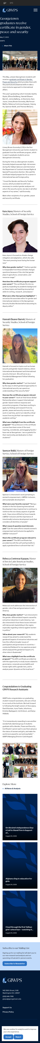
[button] (35, 10)
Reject (18, 1037)
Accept (8, 1037)
